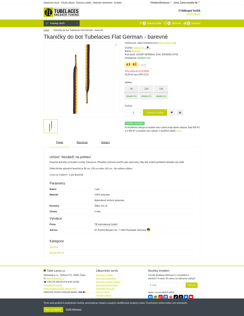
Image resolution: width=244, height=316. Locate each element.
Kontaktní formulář (53, 285)
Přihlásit (192, 285)
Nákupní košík (152, 23)
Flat (62, 252)
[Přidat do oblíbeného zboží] (171, 112)
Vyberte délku (155, 112)
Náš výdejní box (68, 288)
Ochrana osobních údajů (108, 282)
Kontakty (118, 2)
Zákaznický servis (51, 2)
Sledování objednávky (103, 2)
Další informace (74, 309)
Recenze (82, 142)
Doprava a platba (83, 2)
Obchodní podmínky (106, 278)
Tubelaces (138, 47)
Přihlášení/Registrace (159, 2)
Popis (59, 142)
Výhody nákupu (68, 2)
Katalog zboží (57, 23)
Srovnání (194, 23)
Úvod (46, 30)
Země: (184, 2)
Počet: (129, 105)
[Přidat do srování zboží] (179, 112)
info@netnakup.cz (55, 278)
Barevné (136, 51)
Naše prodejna (51, 288)
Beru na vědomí (53, 309)
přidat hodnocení (166, 43)
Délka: (128, 82)
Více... (180, 131)
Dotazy (105, 142)
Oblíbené (174, 23)
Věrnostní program (105, 288)
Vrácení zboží (102, 292)
